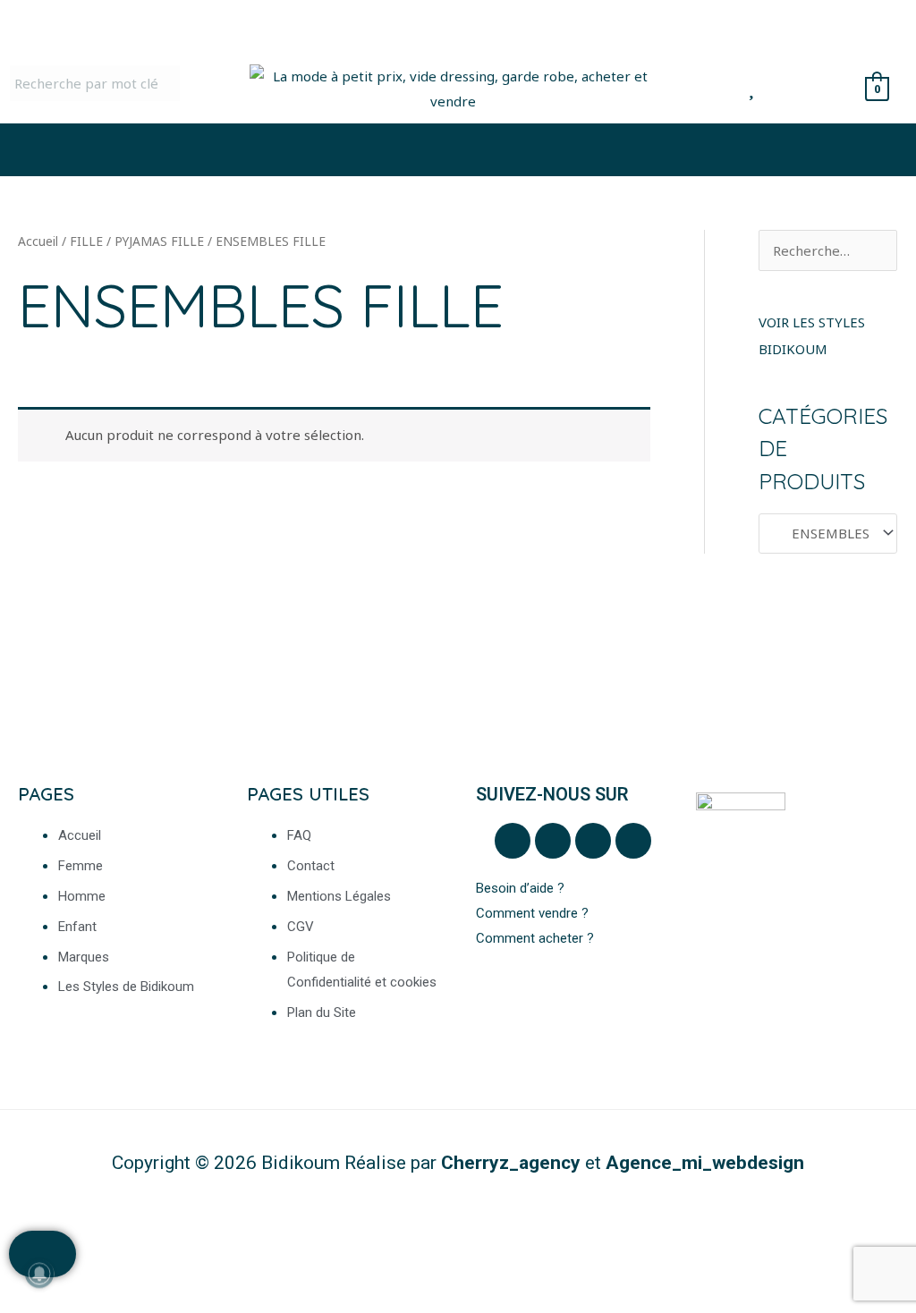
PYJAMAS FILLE (159, 241)
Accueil (38, 241)
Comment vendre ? (532, 913)
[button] (458, 149)
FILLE (86, 241)
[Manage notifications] (39, 1273)
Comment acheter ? (537, 938)
